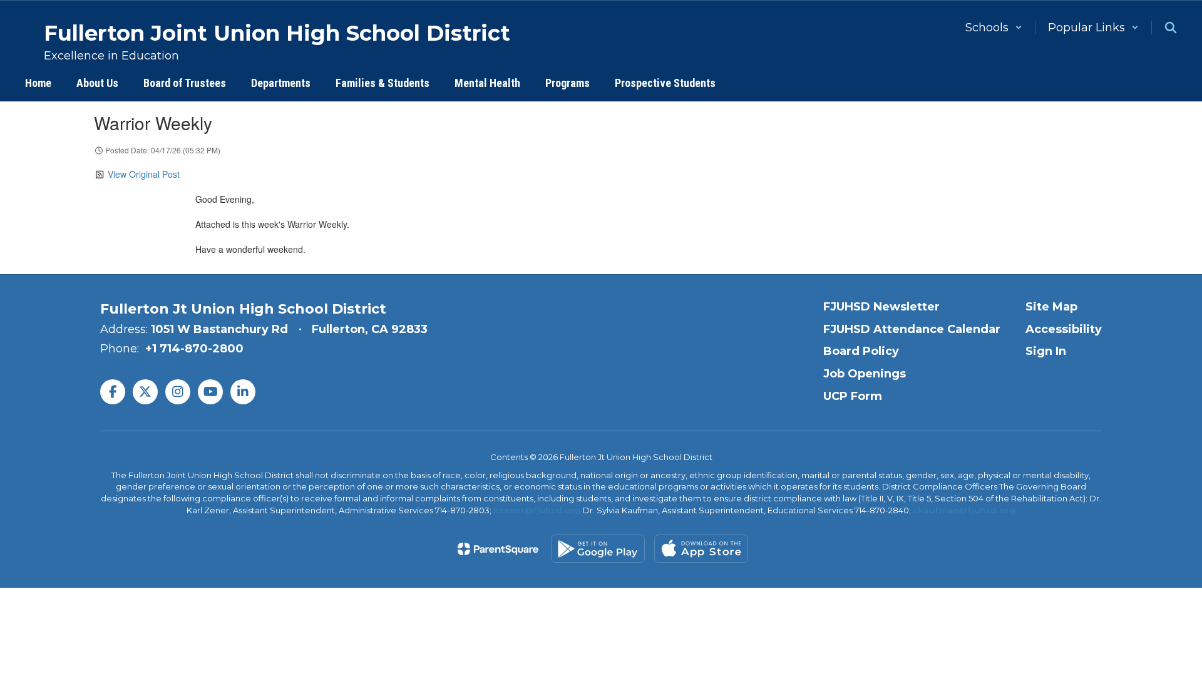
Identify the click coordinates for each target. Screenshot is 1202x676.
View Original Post (144, 174)
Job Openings (864, 374)
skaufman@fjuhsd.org (964, 510)
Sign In (1045, 351)
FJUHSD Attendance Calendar (911, 329)
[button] (993, 27)
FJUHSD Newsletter (881, 307)
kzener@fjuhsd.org (537, 510)
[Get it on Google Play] (598, 549)
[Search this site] (1170, 27)
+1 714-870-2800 (194, 349)
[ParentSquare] (498, 549)
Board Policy (861, 351)
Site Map (1051, 307)
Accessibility (1063, 329)
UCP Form (852, 396)
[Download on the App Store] (701, 549)
